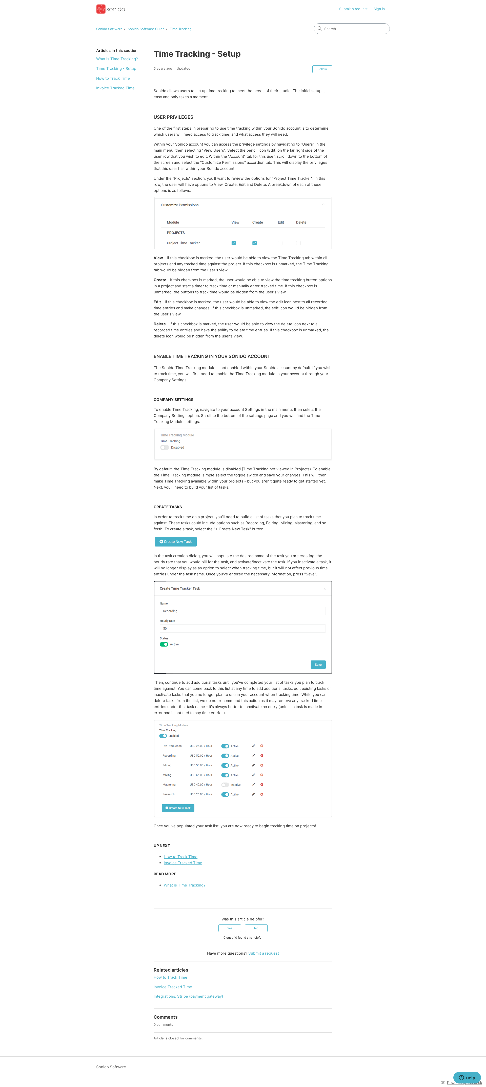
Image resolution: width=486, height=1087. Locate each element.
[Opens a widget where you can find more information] (467, 1078)
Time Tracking (181, 29)
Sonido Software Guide (146, 29)
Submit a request (353, 9)
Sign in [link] (379, 9)
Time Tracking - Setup (116, 68)
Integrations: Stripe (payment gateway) (188, 996)
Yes (229, 928)
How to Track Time (113, 78)
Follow (322, 69)
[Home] (110, 9)
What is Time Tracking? (117, 58)
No (256, 928)
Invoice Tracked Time (115, 88)
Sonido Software (109, 29)
